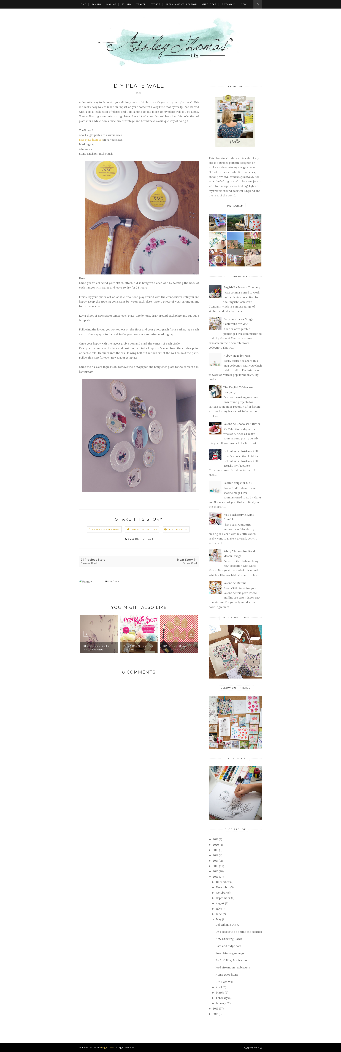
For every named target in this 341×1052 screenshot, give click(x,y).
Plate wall (147, 539)
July (218, 908)
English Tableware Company (241, 287)
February (222, 998)
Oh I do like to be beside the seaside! (238, 931)
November (223, 887)
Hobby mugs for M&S (237, 355)
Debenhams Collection (181, 4)
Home (82, 4)
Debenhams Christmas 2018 (240, 451)
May (218, 919)
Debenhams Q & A (227, 924)
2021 (215, 839)
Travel (141, 4)
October (221, 892)
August (220, 903)
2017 (215, 860)
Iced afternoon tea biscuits (232, 967)
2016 (215, 866)
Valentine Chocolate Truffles (241, 424)
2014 (215, 876)
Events (155, 4)
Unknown (112, 581)
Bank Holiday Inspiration (231, 960)
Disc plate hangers (91, 139)
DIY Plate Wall (224, 982)
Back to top (252, 1048)
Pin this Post (178, 529)
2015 (215, 871)
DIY (137, 539)
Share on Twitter (145, 529)
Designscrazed (107, 1047)
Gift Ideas (209, 4)
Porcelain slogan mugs (229, 953)
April (219, 987)
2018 (215, 855)
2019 (215, 850)
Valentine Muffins (234, 583)
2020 (216, 844)
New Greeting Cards (228, 939)
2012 (215, 1014)
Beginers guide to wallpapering (96, 647)
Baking (96, 4)
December (222, 882)
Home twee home (226, 974)
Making (111, 4)
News (244, 4)
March (220, 992)
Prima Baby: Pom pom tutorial (138, 647)
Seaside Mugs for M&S (237, 483)
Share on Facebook (106, 529)
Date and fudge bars (228, 946)
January (221, 1003)
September (223, 898)
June (219, 914)
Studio (126, 4)
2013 (215, 1008)
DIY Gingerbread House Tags (175, 647)
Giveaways (228, 4)
